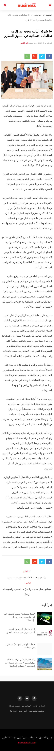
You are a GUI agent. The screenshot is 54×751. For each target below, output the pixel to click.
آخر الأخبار (37, 15)
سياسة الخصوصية (36, 711)
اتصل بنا (13, 711)
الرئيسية (49, 15)
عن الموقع (26, 706)
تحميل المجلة (14, 706)
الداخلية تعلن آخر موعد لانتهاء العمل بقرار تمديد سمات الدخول (20, 630)
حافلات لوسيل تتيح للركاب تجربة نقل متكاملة (20, 646)
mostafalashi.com (27, 742)
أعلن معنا (23, 711)
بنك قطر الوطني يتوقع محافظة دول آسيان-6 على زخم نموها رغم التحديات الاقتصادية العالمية (20, 662)
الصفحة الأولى (39, 706)
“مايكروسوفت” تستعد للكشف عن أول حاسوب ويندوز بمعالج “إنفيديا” (19, 617)
